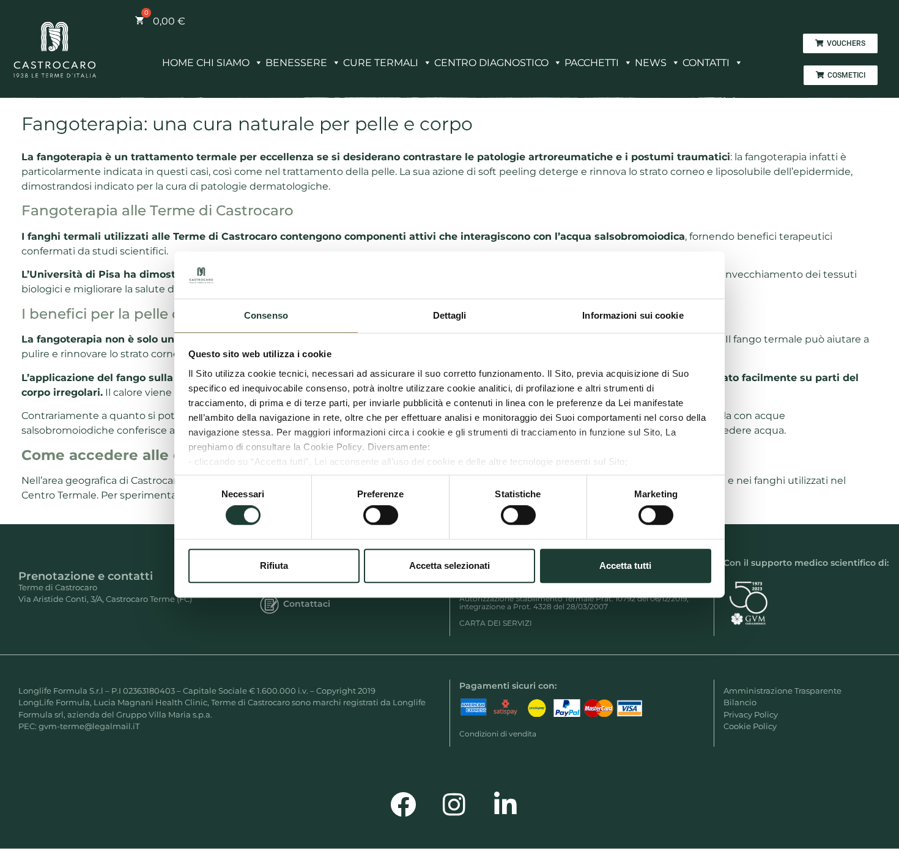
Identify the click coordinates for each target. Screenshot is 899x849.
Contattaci (306, 603)
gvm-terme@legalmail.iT (89, 726)
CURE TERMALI (380, 63)
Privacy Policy (750, 714)
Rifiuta (274, 565)
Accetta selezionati (449, 565)
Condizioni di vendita (497, 733)
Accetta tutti (625, 565)
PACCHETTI (591, 63)
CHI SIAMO (223, 63)
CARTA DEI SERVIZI (495, 623)
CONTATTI (706, 63)
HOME (178, 63)
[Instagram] (454, 804)
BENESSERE (296, 63)
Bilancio (740, 702)
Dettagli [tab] (450, 315)
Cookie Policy (750, 726)
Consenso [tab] (266, 315)
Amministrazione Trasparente (782, 690)
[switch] (380, 515)
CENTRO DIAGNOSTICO (491, 63)
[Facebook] (403, 804)
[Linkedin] (505, 804)
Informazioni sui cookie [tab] (632, 315)
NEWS (651, 63)
